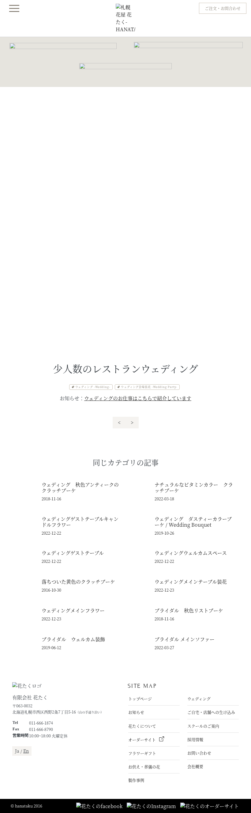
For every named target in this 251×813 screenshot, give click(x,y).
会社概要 (195, 766)
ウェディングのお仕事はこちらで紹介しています (137, 398)
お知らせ (136, 712)
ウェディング (199, 699)
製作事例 (136, 780)
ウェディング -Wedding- (92, 387)
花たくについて (142, 726)
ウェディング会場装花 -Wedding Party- (149, 387)
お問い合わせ (199, 753)
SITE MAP (142, 685)
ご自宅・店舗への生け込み (211, 712)
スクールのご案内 (203, 726)
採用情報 (195, 739)
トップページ (140, 699)
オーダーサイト (142, 740)
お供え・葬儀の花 (144, 767)
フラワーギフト (142, 753)
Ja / (22, 751)
